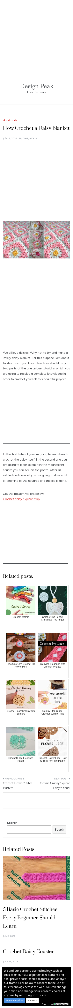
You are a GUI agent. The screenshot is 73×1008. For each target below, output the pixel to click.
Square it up (31, 499)
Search (12, 823)
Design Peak (36, 86)
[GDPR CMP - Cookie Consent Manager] (61, 1004)
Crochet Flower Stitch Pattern (17, 785)
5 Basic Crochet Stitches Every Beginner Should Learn (30, 917)
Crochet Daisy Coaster (28, 952)
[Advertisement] (36, 36)
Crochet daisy (12, 499)
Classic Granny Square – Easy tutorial (55, 785)
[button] (14, 1000)
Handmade (10, 120)
